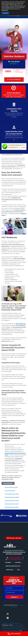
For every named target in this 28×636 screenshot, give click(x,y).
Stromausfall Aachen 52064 (12, 494)
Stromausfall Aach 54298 (11, 487)
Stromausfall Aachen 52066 (12, 497)
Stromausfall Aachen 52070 (12, 503)
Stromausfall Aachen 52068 (12, 500)
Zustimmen (5, 13)
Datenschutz (14, 606)
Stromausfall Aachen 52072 (12, 507)
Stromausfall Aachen (10, 490)
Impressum (21, 605)
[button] (8, 483)
